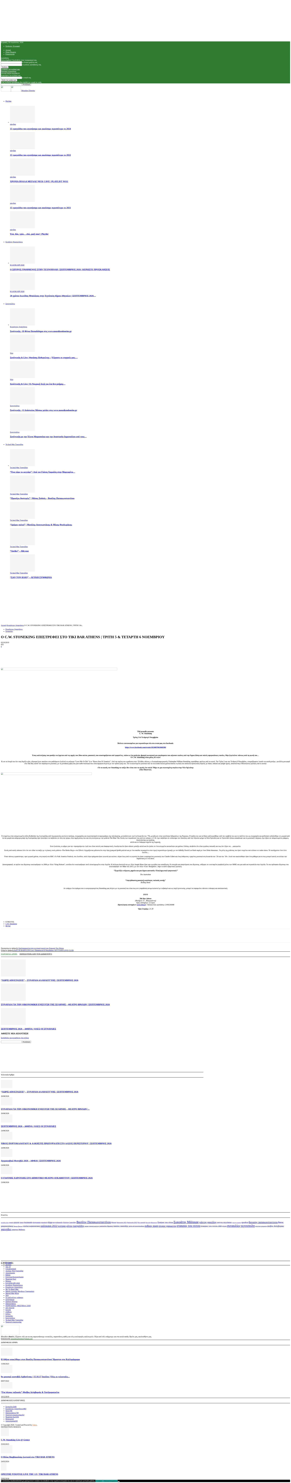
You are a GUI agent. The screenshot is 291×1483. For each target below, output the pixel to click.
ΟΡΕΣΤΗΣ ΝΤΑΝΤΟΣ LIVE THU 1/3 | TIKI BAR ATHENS (29, 1474)
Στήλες (7, 1314)
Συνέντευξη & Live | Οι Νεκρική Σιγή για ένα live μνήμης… (37, 384)
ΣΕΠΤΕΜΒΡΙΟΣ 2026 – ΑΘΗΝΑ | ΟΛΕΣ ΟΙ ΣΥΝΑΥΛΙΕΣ (28, 1029)
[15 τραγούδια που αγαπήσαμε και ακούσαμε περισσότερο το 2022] (22, 149)
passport (44, 1222)
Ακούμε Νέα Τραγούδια (14, 1271)
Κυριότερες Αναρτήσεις (18, 327)
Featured (8, 1263)
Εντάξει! (99, 1481)
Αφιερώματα (10, 1273)
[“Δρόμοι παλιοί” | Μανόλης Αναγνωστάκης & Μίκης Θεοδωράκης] (22, 518)
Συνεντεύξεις (10, 304)
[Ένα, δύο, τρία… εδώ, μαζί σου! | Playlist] (22, 228)
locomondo (28, 1222)
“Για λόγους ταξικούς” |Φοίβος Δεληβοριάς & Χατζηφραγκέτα (30, 1392)
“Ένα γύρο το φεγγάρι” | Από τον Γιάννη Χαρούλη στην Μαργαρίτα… (42, 472)
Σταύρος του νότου (165, 1222)
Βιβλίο (7, 1275)
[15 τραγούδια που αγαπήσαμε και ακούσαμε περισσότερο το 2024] (22, 122)
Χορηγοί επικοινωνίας (13, 1322)
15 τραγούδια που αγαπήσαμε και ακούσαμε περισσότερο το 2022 (40, 155)
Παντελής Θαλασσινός (151, 1222)
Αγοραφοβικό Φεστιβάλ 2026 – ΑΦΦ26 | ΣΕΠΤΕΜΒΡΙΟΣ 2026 (31, 1161)
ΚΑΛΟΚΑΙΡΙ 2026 (17, 265)
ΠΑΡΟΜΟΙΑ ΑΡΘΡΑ (9, 954)
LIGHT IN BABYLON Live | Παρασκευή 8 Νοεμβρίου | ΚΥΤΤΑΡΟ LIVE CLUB (43, 950)
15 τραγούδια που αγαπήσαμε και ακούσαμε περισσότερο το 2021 (40, 208)
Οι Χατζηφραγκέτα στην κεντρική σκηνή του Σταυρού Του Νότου (40, 948)
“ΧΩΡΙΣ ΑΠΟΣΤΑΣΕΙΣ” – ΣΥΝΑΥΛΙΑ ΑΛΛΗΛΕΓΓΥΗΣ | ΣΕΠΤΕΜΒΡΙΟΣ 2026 (39, 980)
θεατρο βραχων (18, 1226)
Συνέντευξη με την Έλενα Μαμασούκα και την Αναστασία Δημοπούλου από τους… (48, 436)
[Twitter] (13, 654)
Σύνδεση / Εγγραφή (12, 46)
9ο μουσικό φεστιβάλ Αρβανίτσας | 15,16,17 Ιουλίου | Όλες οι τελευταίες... (35, 1376)
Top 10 (8, 1267)
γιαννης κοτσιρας (236, 1222)
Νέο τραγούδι (141, 1222)
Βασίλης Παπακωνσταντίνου (94, 1222)
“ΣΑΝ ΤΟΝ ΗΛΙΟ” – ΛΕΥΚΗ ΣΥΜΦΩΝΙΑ (31, 577)
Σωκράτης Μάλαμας (186, 1222)
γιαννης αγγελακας (224, 1222)
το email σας (26, 78)
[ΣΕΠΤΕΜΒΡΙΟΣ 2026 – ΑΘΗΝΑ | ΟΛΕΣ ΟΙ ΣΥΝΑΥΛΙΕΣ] (13, 1024)
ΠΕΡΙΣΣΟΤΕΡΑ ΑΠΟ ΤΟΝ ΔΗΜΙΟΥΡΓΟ (36, 954)
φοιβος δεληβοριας (275, 1226)
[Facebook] (5, 654)
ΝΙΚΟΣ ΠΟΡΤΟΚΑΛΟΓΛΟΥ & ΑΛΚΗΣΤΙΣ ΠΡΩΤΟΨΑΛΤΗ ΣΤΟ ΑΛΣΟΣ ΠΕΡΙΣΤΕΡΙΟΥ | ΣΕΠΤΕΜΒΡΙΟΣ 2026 (56, 1143)
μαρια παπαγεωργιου (92, 1226)
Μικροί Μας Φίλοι (12, 1293)
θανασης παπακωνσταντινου (263, 1222)
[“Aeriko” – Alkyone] (22, 545)
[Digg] (46, 654)
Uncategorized (10, 1269)
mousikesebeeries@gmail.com (22, 1339)
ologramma (37, 1222)
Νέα (11, 353)
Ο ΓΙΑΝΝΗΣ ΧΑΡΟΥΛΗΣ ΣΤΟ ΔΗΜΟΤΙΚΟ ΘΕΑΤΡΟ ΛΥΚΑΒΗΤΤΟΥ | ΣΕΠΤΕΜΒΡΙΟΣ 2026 (47, 1178)
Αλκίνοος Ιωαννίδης (69, 1222)
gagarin (11, 1222)
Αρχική (8, 50)
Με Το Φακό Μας (11, 1289)
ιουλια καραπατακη (31, 1226)
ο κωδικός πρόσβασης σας (31, 65)
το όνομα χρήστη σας (29, 62)
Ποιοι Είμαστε (10, 52)
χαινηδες (6, 1229)
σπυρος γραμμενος (167, 1226)
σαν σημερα (9, 1308)
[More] (55, 654)
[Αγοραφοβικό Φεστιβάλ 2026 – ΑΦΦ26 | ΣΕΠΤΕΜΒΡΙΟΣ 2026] (6, 1156)
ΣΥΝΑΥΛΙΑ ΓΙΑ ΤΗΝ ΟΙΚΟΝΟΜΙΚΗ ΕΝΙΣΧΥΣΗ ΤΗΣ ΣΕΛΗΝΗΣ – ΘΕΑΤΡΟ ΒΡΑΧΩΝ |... (45, 1109)
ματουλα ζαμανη (106, 1226)
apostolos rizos (5, 1222)
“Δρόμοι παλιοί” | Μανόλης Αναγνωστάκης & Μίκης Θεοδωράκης (41, 524)
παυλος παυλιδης (120, 1226)
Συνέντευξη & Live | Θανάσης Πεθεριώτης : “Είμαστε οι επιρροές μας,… (44, 357)
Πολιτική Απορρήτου (8, 71)
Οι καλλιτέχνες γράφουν (14, 1297)
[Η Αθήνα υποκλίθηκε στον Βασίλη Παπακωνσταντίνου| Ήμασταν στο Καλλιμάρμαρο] (6, 1355)
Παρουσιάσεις (10, 1304)
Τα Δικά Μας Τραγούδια (14, 444)
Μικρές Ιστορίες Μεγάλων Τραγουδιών (19, 1291)
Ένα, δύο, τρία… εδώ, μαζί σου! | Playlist (29, 234)
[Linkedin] (38, 654)
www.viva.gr (141, 905)
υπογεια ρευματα (261, 1226)
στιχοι (224, 1226)
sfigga (50, 1222)
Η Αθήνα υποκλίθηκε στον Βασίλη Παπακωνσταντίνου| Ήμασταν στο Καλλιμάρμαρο (40, 1359)
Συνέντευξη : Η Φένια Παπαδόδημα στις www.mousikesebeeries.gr (41, 331)
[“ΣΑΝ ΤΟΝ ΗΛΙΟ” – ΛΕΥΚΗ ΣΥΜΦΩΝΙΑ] (22, 571)
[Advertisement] (145, 597)
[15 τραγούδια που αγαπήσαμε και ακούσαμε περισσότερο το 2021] (22, 201)
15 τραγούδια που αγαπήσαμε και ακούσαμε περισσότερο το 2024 (40, 129)
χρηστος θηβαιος (18, 1229)
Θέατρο (113, 1222)
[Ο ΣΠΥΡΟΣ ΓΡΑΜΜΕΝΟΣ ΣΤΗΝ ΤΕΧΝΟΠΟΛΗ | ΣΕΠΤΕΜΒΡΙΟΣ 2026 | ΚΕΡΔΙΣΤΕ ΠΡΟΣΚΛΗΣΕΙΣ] (22, 263)
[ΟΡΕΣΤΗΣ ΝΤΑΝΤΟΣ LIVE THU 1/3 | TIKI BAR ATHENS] (3, 1470)
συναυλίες (233, 1225)
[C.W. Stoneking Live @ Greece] (5, 1435)
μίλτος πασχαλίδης (75, 1226)
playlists (13, 124)
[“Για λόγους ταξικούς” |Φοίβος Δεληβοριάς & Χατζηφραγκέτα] (6, 1388)
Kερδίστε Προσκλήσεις (14, 242)
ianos (22, 1222)
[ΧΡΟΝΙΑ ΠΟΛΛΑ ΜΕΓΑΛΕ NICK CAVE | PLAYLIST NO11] (22, 175)
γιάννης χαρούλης (207, 1222)
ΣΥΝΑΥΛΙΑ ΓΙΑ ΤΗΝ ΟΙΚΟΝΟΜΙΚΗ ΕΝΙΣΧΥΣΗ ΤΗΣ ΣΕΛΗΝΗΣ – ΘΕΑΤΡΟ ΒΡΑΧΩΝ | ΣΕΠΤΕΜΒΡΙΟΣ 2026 (55, 1004)
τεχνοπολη (248, 1225)
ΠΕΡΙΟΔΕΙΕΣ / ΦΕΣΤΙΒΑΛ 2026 (18, 1306)
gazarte (16, 1222)
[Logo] (6, 91)
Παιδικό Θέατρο (11, 1302)
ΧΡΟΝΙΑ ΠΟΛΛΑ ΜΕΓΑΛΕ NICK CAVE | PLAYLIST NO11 (39, 181)
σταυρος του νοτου (188, 1225)
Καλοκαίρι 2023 (132, 1222)
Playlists (8, 101)
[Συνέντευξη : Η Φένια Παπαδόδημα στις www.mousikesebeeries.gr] (22, 325)
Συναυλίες (9, 631)
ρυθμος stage (151, 1225)
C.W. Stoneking (11, 924)
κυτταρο (62, 1226)
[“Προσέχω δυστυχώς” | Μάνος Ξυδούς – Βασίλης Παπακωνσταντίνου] (22, 492)
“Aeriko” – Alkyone (19, 551)
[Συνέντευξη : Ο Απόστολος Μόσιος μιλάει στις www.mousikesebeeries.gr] (22, 404)
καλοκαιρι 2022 (49, 1225)
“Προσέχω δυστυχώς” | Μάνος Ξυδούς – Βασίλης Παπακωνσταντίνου (42, 498)
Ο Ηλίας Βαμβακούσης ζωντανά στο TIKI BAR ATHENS (28, 1457)
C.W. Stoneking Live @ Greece (15, 1440)
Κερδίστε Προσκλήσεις (14, 1285)
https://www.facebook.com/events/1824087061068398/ (145, 747)
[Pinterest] (21, 654)
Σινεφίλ (8, 1310)
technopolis (59, 1222)
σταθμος (8, 1312)
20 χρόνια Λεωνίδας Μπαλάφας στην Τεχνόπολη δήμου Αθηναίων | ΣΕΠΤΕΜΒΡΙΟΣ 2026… (53, 296)
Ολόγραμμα (9, 1299)
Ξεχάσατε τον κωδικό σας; (10, 69)
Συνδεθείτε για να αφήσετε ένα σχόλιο (15, 1038)
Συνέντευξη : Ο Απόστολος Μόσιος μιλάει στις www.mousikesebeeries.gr (43, 410)
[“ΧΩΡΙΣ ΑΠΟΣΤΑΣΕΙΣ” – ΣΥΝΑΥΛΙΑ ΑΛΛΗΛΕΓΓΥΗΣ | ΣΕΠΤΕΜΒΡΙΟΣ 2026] (13, 976)
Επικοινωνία (9, 54)
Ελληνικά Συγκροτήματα (14, 1277)
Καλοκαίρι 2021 (122, 1222)
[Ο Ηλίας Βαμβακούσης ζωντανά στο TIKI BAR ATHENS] (6, 1453)
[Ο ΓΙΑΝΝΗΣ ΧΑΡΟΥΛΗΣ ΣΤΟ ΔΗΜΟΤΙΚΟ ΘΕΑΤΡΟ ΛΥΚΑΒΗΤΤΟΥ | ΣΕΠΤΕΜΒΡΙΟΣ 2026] (6, 1174)
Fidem (34, 1425)
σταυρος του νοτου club (211, 1226)
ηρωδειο (244, 1222)
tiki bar (7, 926)
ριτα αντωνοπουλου (136, 1226)
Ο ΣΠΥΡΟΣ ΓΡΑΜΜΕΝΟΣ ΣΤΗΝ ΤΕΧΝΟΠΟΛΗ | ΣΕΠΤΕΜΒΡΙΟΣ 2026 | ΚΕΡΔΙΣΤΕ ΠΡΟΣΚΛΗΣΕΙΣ (60, 269)
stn (54, 1222)
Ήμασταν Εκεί (10, 1279)
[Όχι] (119, 1481)
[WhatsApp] (30, 654)
